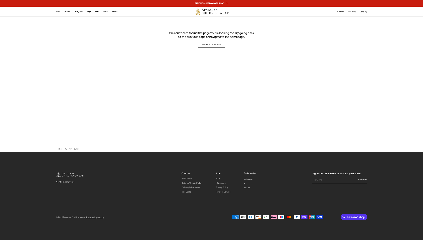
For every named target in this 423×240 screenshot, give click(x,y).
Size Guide (186, 191)
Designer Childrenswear (74, 217)
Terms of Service (223, 191)
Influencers (221, 183)
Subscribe (362, 179)
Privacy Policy (222, 187)
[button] (340, 12)
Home (59, 149)
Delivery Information (190, 187)
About (218, 178)
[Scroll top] (418, 235)
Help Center (186, 178)
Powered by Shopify (95, 217)
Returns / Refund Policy (191, 183)
